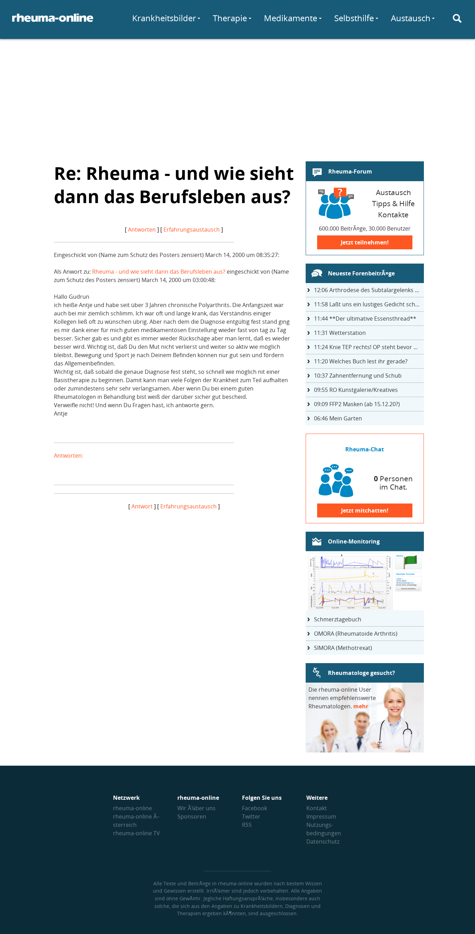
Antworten (142, 229)
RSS (247, 825)
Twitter (251, 816)
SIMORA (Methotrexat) (343, 648)
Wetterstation (340, 333)
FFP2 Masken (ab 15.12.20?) (357, 404)
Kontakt (316, 808)
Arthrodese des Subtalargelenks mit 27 (369, 290)
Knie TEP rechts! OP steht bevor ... (366, 347)
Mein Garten (338, 418)
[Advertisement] (237, 96)
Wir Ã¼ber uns (196, 808)
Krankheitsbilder (164, 18)
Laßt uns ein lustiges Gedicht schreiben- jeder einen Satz (369, 304)
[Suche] (457, 18)
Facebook (254, 808)
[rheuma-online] (52, 22)
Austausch (410, 18)
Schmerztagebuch (337, 619)
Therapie (230, 18)
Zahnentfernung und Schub (358, 375)
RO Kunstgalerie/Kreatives (356, 390)
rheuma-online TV (136, 833)
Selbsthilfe (354, 18)
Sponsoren (191, 816)
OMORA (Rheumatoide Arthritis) (355, 633)
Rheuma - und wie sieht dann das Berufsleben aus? (158, 271)
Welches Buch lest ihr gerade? (361, 361)
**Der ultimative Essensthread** (365, 318)
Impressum (321, 816)
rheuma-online (132, 808)
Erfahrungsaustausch (191, 229)
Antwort (142, 506)
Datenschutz (322, 841)
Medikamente (290, 18)
